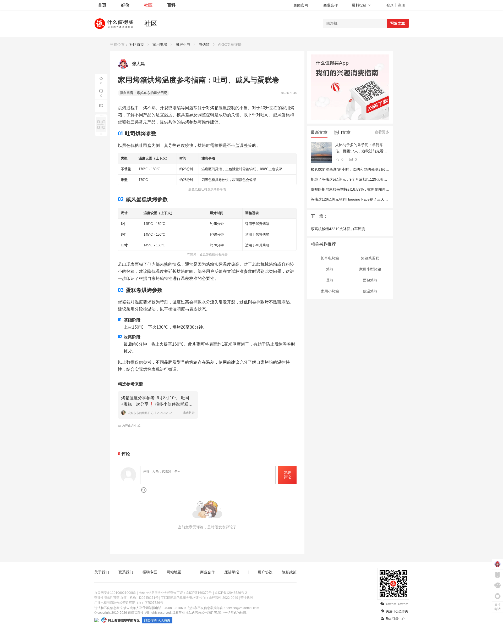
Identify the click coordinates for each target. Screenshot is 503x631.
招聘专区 (150, 572)
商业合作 (330, 5)
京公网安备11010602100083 (115, 593)
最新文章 (319, 132)
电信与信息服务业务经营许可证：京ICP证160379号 (175, 593)
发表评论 (287, 475)
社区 (148, 5)
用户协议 (265, 572)
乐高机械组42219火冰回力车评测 (338, 229)
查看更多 (382, 132)
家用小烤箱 (330, 291)
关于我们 (101, 572)
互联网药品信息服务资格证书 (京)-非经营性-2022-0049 (199, 598)
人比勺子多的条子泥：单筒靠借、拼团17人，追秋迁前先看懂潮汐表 (361, 148)
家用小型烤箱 (370, 269)
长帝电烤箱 (330, 258)
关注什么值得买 (397, 611)
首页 (102, 5)
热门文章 (342, 132)
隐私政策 (289, 572)
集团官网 (300, 5)
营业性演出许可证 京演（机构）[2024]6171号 (126, 598)
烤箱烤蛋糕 (370, 258)
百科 (171, 5)
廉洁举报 (231, 572)
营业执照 (246, 598)
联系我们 (125, 572)
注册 (401, 5)
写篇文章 (397, 23)
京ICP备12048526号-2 (231, 593)
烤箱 (329, 269)
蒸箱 (329, 280)
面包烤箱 (370, 280)
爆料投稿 (359, 5)
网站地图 (174, 572)
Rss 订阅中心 (395, 619)
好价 (125, 5)
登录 (390, 5)
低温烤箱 (370, 291)
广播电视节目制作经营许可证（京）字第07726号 (128, 603)
